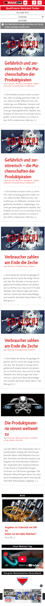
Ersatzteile (11, 84)
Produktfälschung (18, 86)
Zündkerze (31, 266)
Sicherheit (19, 440)
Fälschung (19, 84)
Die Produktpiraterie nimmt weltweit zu (21, 428)
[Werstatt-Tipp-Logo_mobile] (12, 1)
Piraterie (26, 438)
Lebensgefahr (27, 84)
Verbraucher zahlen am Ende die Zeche (22, 259)
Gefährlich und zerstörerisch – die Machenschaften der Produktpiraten (22, 71)
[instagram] (40, 3)
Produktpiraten (29, 86)
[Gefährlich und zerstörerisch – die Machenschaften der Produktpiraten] (22, 45)
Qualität (12, 440)
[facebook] (34, 3)
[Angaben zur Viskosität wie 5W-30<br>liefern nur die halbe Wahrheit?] (22, 510)
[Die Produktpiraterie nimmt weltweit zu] (22, 405)
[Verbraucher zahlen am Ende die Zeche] (22, 238)
